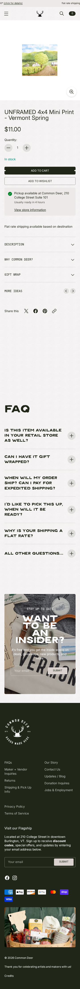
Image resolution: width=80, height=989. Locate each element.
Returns (9, 780)
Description (14, 244)
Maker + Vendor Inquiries (15, 771)
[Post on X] (26, 311)
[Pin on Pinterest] (45, 311)
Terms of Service (16, 813)
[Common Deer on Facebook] (7, 878)
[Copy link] (54, 311)
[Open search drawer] (61, 13)
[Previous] (66, 291)
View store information (30, 210)
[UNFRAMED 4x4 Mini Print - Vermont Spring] (40, 60)
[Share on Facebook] (36, 311)
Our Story (51, 762)
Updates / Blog (54, 776)
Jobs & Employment (58, 790)
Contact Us (52, 769)
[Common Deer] (40, 13)
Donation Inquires (56, 783)
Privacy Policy (14, 806)
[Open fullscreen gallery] (71, 92)
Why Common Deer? (18, 259)
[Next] (73, 291)
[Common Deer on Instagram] (14, 878)
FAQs (8, 762)
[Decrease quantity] (8, 148)
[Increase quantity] (27, 148)
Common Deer (24, 957)
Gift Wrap (12, 275)
